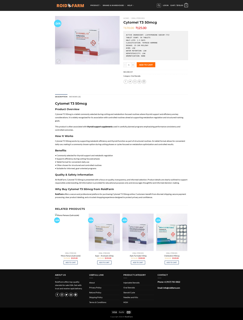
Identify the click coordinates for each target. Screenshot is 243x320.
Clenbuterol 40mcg (171, 256)
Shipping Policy (96, 297)
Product (94, 5)
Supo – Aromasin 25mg (104, 256)
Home (126, 18)
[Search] (159, 5)
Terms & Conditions (97, 302)
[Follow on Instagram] (62, 295)
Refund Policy (95, 292)
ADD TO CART (146, 65)
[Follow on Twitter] (66, 295)
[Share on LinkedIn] (144, 82)
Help (129, 5)
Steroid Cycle (129, 292)
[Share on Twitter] (130, 82)
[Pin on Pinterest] (139, 82)
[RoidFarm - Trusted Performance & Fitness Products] (71, 5)
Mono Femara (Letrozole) (70, 256)
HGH (125, 302)
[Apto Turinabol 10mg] (138, 232)
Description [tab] (61, 97)
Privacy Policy (95, 287)
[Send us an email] (71, 295)
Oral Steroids (138, 18)
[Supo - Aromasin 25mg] (104, 232)
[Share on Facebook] (126, 82)
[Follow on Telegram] (76, 295)
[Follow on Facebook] (57, 295)
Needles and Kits (130, 297)
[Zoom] (58, 61)
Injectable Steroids (131, 282)
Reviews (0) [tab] (75, 97)
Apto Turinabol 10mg (138, 256)
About (92, 282)
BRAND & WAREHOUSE (113, 5)
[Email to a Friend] (135, 82)
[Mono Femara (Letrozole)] (70, 232)
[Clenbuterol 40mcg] (171, 232)
